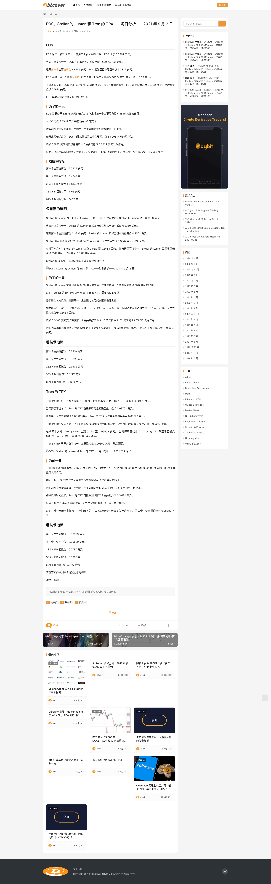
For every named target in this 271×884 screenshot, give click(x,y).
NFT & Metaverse (194, 416)
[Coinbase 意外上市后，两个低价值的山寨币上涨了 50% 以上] (154, 768)
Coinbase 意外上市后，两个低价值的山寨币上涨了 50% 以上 (153, 787)
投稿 (223, 5)
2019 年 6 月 (191, 358)
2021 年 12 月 (192, 314)
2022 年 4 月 (191, 297)
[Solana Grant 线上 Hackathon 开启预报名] (66, 672)
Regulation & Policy (195, 421)
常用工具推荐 (124, 5)
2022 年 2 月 (191, 302)
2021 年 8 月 (191, 325)
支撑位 (67, 69)
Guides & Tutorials (194, 404)
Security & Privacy (194, 427)
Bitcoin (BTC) (192, 382)
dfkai (48, 31)
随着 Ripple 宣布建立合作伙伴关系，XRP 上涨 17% (153, 665)
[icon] (225, 871)
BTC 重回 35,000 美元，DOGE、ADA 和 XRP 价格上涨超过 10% (109, 739)
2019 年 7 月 (191, 352)
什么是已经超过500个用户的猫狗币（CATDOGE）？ (65, 835)
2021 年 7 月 (191, 330)
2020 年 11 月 (192, 347)
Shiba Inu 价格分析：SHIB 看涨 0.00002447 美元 (110, 665)
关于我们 (77, 869)
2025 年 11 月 (192, 269)
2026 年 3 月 (191, 264)
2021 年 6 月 (191, 336)
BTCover (189, 41)
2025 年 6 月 (191, 275)
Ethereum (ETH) (193, 399)
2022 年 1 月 (191, 308)
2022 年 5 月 (191, 291)
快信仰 (89, 5)
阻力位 (76, 77)
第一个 (55, 69)
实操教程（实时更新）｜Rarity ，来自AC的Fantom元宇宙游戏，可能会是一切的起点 (205, 45)
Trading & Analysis (194, 432)
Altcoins (86, 31)
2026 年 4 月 (191, 258)
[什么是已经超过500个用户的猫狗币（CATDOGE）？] (66, 817)
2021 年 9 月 (191, 319)
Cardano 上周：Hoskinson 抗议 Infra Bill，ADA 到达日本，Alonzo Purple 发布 (65, 713)
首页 (77, 5)
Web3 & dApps (193, 443)
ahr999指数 (105, 5)
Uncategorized (192, 438)
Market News (192, 410)
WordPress (129, 874)
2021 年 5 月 (191, 341)
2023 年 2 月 (191, 280)
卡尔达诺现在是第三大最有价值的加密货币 (153, 739)
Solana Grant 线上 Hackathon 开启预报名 (65, 690)
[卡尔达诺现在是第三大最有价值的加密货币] (154, 720)
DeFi (187, 393)
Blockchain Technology (197, 388)
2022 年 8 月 (191, 286)
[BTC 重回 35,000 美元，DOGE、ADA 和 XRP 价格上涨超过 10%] (110, 720)
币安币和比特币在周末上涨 (107, 760)
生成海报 (141, 625)
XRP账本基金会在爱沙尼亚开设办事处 (65, 761)
